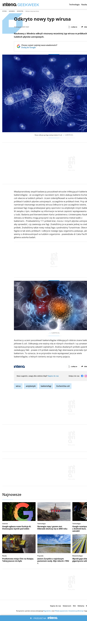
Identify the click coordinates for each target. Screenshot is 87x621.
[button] (74, 4)
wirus (18, 386)
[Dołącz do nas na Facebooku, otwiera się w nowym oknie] (82, 376)
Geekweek (12, 11)
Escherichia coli (63, 386)
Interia (4, 11)
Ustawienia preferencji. (75, 611)
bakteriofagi (46, 386)
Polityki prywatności (61, 611)
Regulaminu (47, 611)
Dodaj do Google (39, 47)
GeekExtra (20, 11)
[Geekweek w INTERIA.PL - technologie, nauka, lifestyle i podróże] (28, 4)
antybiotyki (31, 386)
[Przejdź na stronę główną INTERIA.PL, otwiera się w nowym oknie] (10, 4)
